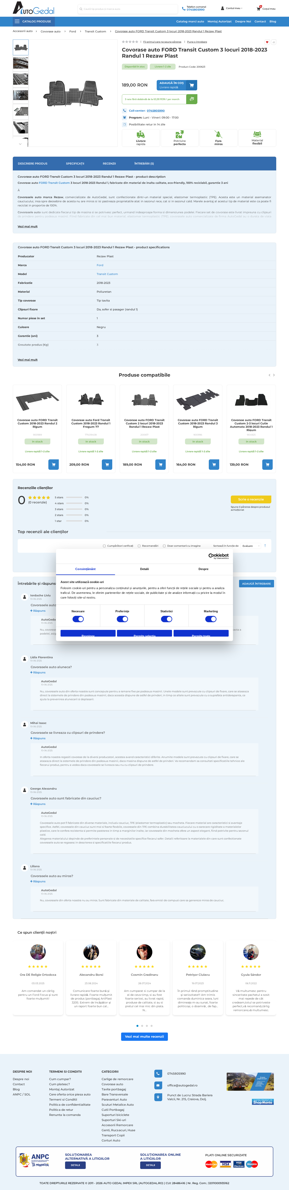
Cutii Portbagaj (113, 1110)
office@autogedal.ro (178, 1085)
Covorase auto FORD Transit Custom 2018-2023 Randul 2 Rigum (37, 423)
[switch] (122, 619)
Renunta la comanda (65, 1115)
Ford (100, 265)
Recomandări (150, 545)
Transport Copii (113, 1135)
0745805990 (196, 9)
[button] (21, 47)
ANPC (17, 1094)
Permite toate (201, 635)
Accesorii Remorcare (117, 1125)
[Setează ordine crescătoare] (265, 546)
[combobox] (128, 9)
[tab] (144, 305)
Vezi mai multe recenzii (144, 1036)
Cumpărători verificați (120, 545)
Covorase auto (112, 1084)
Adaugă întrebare (256, 583)
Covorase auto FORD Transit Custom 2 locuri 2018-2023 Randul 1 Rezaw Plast (144, 423)
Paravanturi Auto (114, 1099)
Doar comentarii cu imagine (184, 545)
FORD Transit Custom (54, 183)
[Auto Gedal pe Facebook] (250, 1082)
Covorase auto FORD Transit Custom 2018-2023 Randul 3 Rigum (198, 423)
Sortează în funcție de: (226, 545)
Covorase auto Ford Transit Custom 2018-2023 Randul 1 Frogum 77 (90, 423)
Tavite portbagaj (114, 1089)
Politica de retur (61, 1110)
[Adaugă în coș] (53, 464)
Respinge (88, 635)
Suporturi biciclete (115, 1115)
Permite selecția (145, 635)
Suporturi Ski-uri (114, 1120)
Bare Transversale (115, 1094)
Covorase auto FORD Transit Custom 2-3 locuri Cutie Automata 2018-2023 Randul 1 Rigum (251, 424)
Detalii (75, 1165)
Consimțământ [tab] (85, 569)
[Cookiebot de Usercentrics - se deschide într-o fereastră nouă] (211, 556)
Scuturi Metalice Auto (118, 1104)
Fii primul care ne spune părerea (162, 42)
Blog (273, 21)
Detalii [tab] (144, 569)
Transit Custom (107, 274)
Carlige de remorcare (117, 1079)
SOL (27, 1094)
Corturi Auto (111, 1140)
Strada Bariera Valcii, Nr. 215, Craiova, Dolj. (190, 1097)
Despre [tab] (204, 569)
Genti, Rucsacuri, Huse (118, 1130)
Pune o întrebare (197, 42)
